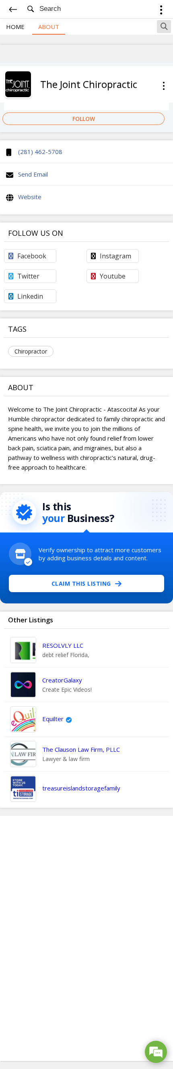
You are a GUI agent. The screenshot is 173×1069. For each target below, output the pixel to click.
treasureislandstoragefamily (81, 788)
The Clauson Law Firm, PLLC (81, 749)
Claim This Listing (81, 583)
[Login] (161, 11)
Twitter (28, 276)
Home (15, 27)
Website (29, 197)
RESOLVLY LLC (62, 645)
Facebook (31, 256)
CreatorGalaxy (62, 680)
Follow (83, 119)
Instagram (115, 256)
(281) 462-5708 (40, 152)
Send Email (33, 174)
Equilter (53, 719)
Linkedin (30, 296)
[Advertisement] (86, 938)
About (48, 27)
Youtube (113, 276)
